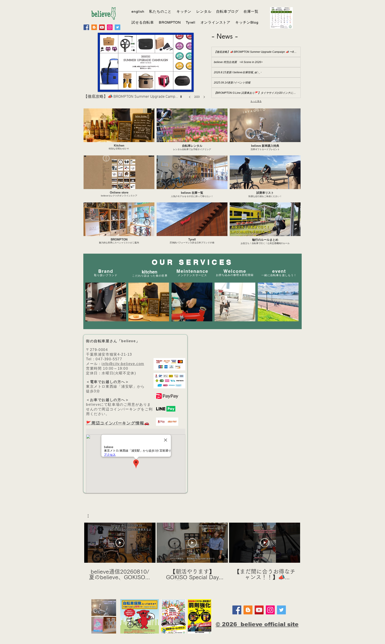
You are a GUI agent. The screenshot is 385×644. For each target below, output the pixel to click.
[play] (181, 95)
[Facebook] (86, 27)
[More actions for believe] (90, 516)
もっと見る (256, 101)
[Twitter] (117, 27)
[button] (90, 516)
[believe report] (94, 27)
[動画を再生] (119, 542)
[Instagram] (110, 27)
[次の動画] (294, 542)
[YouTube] (102, 27)
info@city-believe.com (123, 364)
